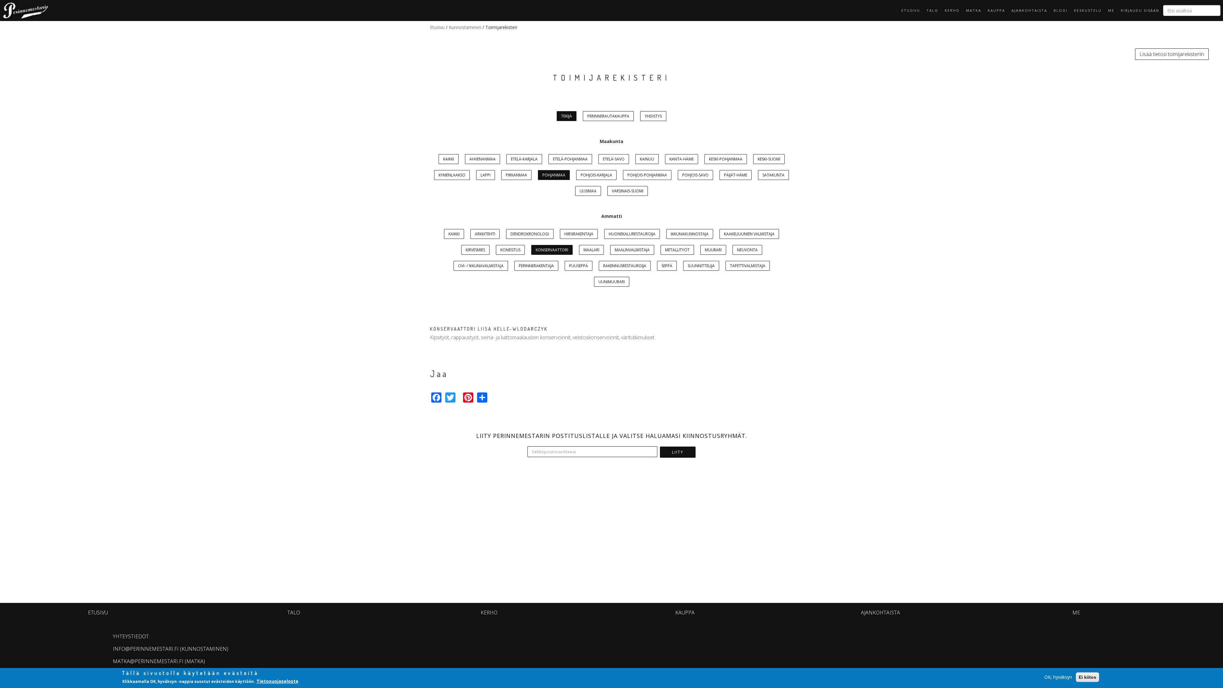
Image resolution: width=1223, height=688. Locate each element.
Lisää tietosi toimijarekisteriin (1172, 54)
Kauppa (996, 10)
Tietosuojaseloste (277, 681)
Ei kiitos (1087, 677)
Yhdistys (653, 116)
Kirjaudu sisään (1140, 10)
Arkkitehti (485, 234)
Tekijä (566, 116)
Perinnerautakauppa (608, 116)
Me (1111, 10)
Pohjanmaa (553, 175)
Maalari (591, 250)
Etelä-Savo (614, 159)
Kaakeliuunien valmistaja (749, 234)
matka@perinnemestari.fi (148, 661)
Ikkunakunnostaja (690, 234)
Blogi (1061, 10)
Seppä (667, 266)
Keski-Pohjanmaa (725, 159)
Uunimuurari (611, 281)
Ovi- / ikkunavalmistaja (481, 266)
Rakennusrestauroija (624, 266)
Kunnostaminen (465, 27)
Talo (932, 10)
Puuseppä (578, 266)
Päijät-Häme (735, 175)
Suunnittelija (701, 266)
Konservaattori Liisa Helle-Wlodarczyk (489, 329)
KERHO (952, 10)
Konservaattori (552, 250)
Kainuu (647, 159)
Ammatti (611, 216)
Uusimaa (588, 191)
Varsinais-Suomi (627, 191)
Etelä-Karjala (524, 159)
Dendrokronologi (530, 234)
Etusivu (910, 10)
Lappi (485, 175)
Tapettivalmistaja (747, 266)
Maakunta (611, 141)
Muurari (713, 250)
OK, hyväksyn (1058, 677)
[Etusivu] (24, 10)
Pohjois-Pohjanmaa (647, 175)
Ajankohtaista (1029, 10)
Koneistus (510, 250)
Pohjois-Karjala (596, 175)
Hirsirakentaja (578, 234)
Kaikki (448, 159)
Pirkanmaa (516, 175)
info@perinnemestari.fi (146, 648)
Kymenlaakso (452, 175)
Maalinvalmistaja (632, 250)
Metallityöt (677, 250)
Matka (973, 10)
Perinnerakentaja (536, 266)
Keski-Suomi (769, 159)
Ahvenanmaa (482, 159)
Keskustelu (1088, 10)
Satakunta (773, 175)
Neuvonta (747, 250)
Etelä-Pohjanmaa (570, 159)
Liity (677, 452)
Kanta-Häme (681, 159)
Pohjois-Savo (695, 175)
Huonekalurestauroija (632, 234)
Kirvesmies (475, 250)
